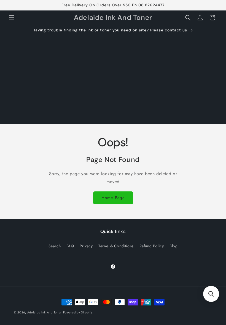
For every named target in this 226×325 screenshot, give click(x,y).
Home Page (113, 198)
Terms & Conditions (116, 246)
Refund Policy (151, 246)
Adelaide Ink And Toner (44, 312)
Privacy (86, 246)
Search (55, 246)
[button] (12, 18)
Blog (173, 246)
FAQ (70, 246)
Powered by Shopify (77, 312)
